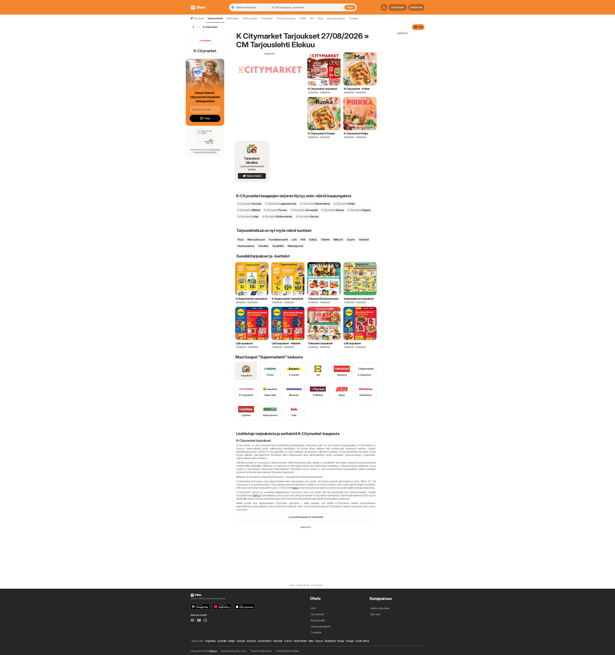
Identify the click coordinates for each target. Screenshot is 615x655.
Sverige (350, 641)
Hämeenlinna (315, 203)
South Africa (362, 641)
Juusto (351, 239)
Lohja (248, 216)
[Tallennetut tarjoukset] (384, 7)
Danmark (278, 641)
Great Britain (300, 641)
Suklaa (313, 239)
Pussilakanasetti (278, 239)
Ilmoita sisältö (318, 620)
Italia (310, 641)
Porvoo (275, 210)
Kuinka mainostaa (379, 608)
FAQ (313, 608)
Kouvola (249, 203)
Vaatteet (364, 239)
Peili (302, 239)
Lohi (294, 239)
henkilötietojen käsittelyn (206, 152)
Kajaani (359, 210)
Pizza (241, 239)
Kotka (344, 203)
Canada (240, 641)
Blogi (320, 18)
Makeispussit (295, 246)
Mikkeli (249, 210)
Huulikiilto (278, 246)
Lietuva (319, 641)
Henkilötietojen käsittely (287, 651)
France (288, 641)
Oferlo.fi (256, 495)
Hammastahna (246, 246)
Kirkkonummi (277, 216)
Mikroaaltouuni (256, 239)
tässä (295, 487)
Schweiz (251, 641)
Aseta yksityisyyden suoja (233, 651)
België (231, 641)
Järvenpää (304, 210)
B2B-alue (375, 614)
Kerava (307, 216)
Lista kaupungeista (336, 18)
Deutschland (264, 641)
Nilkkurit (338, 239)
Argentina (210, 641)
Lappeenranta (280, 203)
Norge (340, 641)
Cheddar (263, 246)
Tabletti (325, 239)
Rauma (332, 210)
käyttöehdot (214, 149)
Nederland (330, 641)
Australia (221, 641)
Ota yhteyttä (317, 614)
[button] (200, 606)
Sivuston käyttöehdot (261, 651)
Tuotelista (353, 18)
